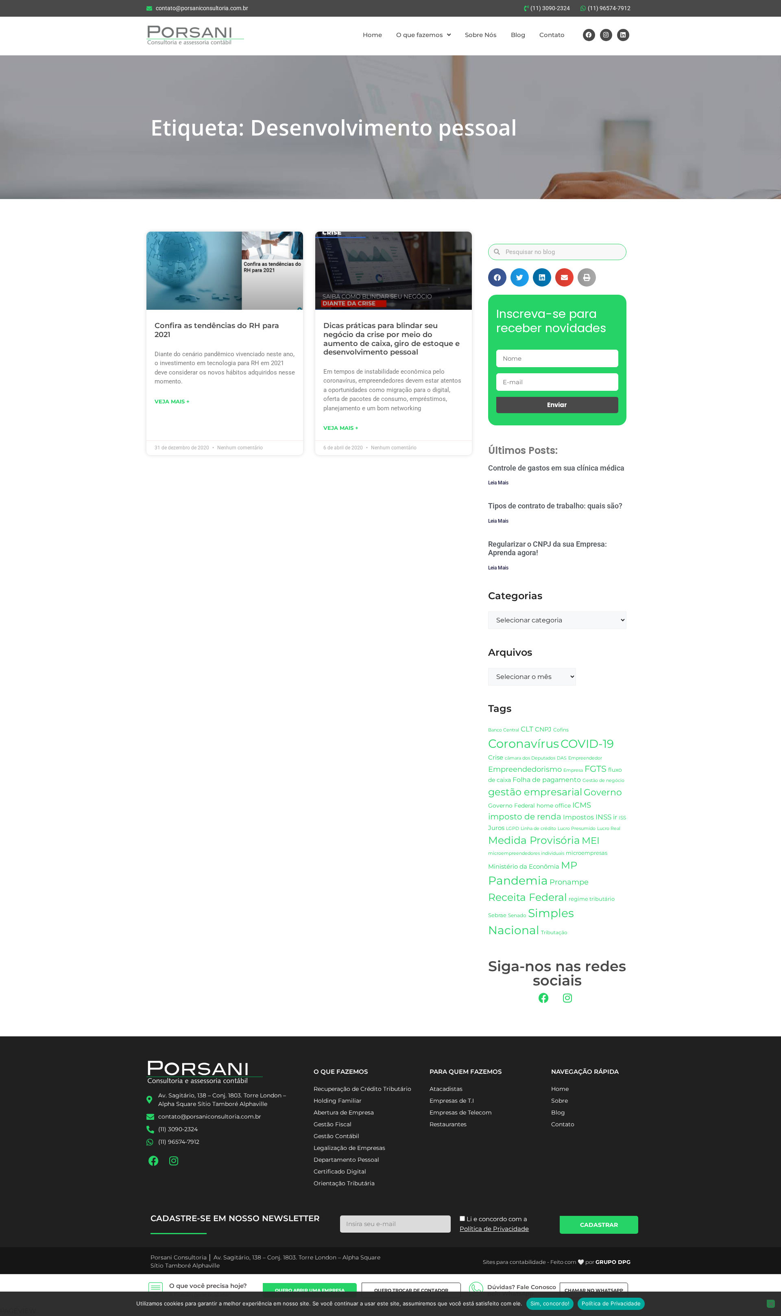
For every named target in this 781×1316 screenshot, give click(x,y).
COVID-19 (587, 744)
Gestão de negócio (603, 780)
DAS (562, 758)
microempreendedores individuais (526, 853)
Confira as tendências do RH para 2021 (217, 330)
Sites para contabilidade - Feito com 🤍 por (556, 1262)
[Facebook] (589, 35)
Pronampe (569, 882)
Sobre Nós (481, 35)
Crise (495, 757)
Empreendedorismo (525, 769)
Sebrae (497, 915)
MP (569, 865)
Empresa (573, 770)
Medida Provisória (534, 840)
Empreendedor (585, 758)
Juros (496, 828)
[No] (771, 1304)
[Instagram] (606, 35)
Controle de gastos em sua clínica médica (556, 468)
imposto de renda (524, 816)
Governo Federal (511, 805)
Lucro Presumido (577, 828)
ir (615, 817)
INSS (603, 816)
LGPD (512, 828)
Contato (552, 35)
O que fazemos (419, 35)
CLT (527, 729)
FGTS (595, 769)
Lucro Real (608, 828)
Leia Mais (498, 483)
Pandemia (518, 880)
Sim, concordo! (550, 1303)
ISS (622, 818)
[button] (497, 277)
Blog (518, 35)
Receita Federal (527, 897)
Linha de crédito (538, 828)
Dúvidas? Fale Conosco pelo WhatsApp (521, 1290)
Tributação (554, 932)
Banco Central (503, 730)
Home (372, 35)
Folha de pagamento (547, 780)
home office (554, 805)
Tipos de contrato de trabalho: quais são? (555, 505)
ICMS (581, 805)
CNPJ (543, 729)
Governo (603, 792)
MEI (591, 840)
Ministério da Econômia (523, 866)
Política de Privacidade (611, 1303)
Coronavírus (523, 743)
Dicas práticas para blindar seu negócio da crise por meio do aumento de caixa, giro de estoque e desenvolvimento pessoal (391, 339)
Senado (517, 915)
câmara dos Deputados (530, 758)
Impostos (578, 817)
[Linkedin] (623, 35)
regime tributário (592, 899)
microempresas (586, 853)
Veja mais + (172, 401)
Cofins (561, 730)
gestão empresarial (535, 792)
